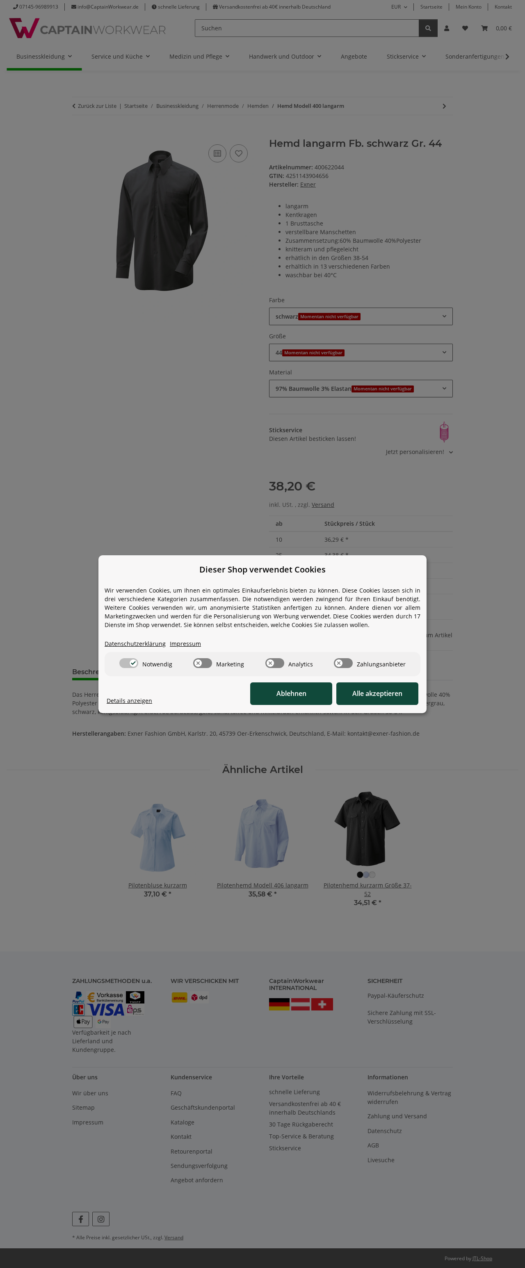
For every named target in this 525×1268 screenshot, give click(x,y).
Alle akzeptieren (377, 693)
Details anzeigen (129, 701)
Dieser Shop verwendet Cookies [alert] (262, 569)
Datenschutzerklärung (135, 644)
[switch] (128, 663)
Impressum (185, 644)
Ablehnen (291, 693)
